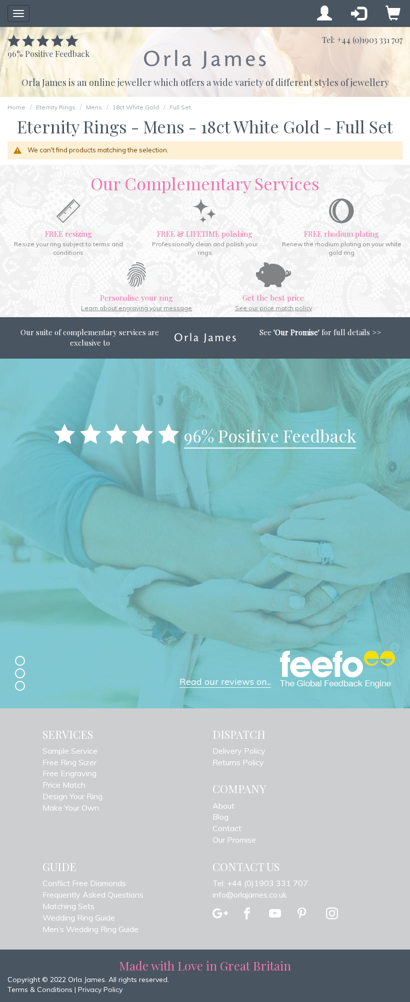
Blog (220, 817)
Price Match (64, 785)
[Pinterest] (302, 914)
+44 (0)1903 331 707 (369, 39)
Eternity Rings (56, 107)
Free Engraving (69, 773)
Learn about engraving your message (136, 308)
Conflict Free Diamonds (84, 883)
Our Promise (234, 840)
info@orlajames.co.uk (249, 895)
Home (17, 107)
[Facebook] (247, 914)
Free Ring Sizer (69, 762)
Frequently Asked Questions (93, 895)
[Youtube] (275, 914)
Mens (94, 107)
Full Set (180, 107)
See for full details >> (320, 332)
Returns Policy (238, 762)
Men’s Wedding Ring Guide (90, 929)
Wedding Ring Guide (78, 918)
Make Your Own (70, 808)
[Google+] (220, 914)
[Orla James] (205, 59)
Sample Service (70, 751)
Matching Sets (68, 906)
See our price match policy (273, 308)
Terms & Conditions (40, 989)
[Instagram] (332, 914)
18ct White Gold (135, 107)
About (223, 806)
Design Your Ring (72, 796)
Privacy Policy (100, 989)
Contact (227, 828)
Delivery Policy (239, 751)
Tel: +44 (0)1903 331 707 (260, 883)
